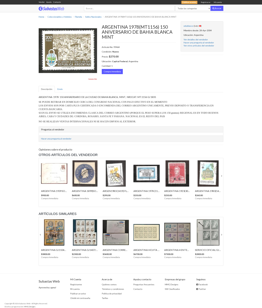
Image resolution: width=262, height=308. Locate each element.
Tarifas (105, 298)
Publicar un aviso (78, 293)
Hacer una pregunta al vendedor (199, 42)
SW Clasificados (172, 289)
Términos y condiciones (113, 289)
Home (41, 16)
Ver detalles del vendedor (196, 39)
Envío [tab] (60, 89)
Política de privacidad (112, 293)
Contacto (57, 2)
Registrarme (76, 284)
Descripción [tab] (46, 89)
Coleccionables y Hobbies (59, 16)
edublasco (188, 26)
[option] (68, 50)
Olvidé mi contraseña (80, 298)
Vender (42, 2)
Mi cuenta (218, 2)
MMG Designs (171, 284)
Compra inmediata (112, 71)
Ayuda (49, 2)
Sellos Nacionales (93, 16)
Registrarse (205, 2)
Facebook (203, 284)
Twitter (202, 289)
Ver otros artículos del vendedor (199, 45)
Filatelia (78, 16)
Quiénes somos (109, 284)
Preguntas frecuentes (143, 284)
